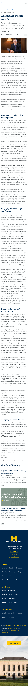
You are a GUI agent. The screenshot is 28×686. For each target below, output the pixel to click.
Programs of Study (7, 568)
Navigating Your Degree (16, 572)
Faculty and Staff (7, 602)
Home (2, 9)
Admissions (18, 568)
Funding (4, 572)
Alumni (16, 602)
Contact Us (14, 554)
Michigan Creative (12, 628)
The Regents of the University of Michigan (15, 625)
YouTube (11, 617)
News (13, 9)
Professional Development (10, 576)
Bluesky (4, 613)
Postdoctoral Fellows (8, 598)
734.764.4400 (14, 552)
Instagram (19, 613)
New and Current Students (10, 594)
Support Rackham (14, 557)
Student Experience (8, 580)
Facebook (11, 613)
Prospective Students (8, 590)
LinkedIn (4, 617)
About (8, 9)
